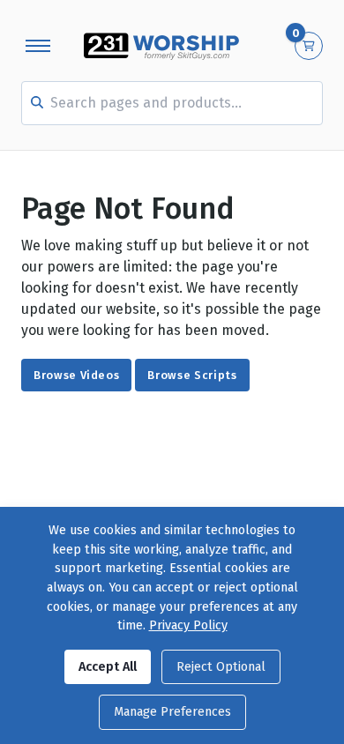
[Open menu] (38, 45)
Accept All (108, 666)
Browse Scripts (191, 375)
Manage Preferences (172, 711)
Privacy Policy (188, 625)
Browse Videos (76, 375)
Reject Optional (220, 666)
